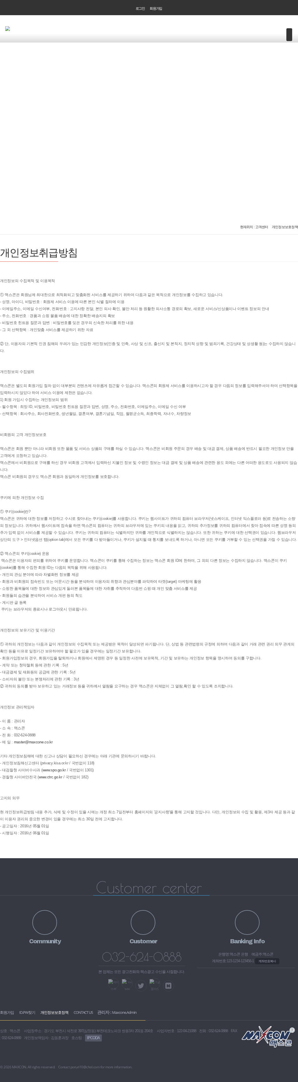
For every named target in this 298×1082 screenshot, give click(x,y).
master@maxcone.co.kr (33, 742)
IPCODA (93, 1038)
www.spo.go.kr (54, 770)
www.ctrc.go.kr (50, 777)
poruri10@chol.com (85, 1067)
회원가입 (156, 8)
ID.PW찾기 (27, 1012)
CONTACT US (83, 1012)
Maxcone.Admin (124, 1012)
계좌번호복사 (267, 961)
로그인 (140, 8)
